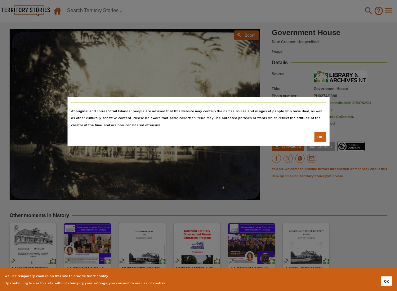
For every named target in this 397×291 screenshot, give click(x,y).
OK (320, 137)
